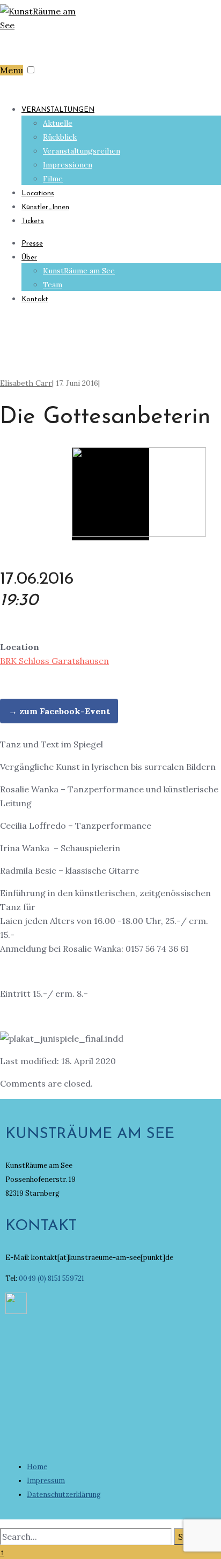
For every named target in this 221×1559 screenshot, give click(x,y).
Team (52, 284)
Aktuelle (57, 123)
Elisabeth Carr (26, 383)
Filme (53, 179)
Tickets (32, 221)
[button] (30, 69)
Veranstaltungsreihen (81, 151)
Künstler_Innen (45, 207)
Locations (37, 193)
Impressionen (67, 165)
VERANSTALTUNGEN (57, 109)
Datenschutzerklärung (64, 1494)
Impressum (46, 1480)
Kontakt (34, 299)
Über (29, 257)
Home (37, 1466)
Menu (11, 70)
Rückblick (60, 137)
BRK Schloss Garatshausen (54, 660)
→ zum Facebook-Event (59, 711)
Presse (32, 243)
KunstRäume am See (79, 271)
